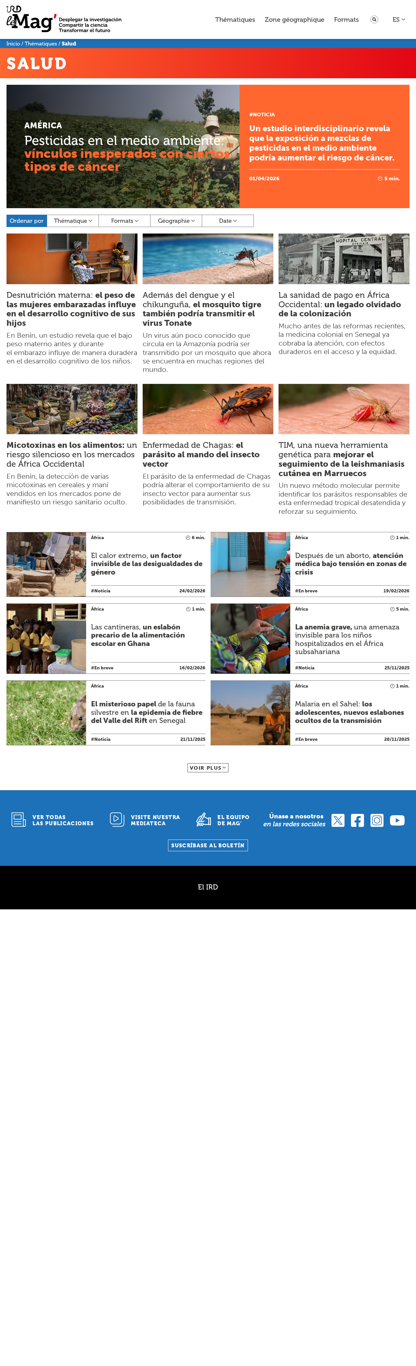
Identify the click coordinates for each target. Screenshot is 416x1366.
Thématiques (235, 19)
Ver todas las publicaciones (63, 820)
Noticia (264, 114)
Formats (346, 19)
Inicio (13, 44)
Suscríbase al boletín (207, 845)
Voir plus (206, 768)
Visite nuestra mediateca (155, 820)
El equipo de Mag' (233, 820)
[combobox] (399, 19)
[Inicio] (64, 20)
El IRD (208, 887)
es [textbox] (396, 19)
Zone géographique (294, 19)
